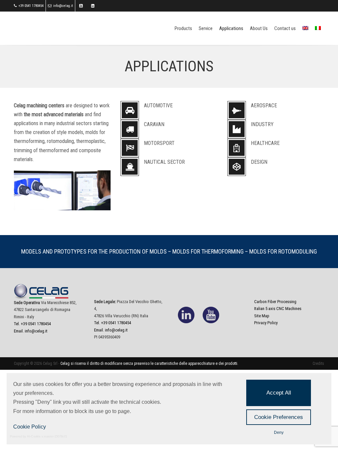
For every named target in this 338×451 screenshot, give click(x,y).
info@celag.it (63, 6)
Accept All (278, 393)
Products (183, 28)
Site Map (261, 315)
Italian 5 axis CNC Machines (277, 308)
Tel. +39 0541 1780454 (32, 323)
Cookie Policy (29, 427)
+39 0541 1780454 (31, 6)
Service (206, 28)
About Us (259, 28)
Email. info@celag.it (31, 331)
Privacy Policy (266, 322)
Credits (318, 363)
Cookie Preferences (278, 417)
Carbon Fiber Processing (275, 301)
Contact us (285, 28)
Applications (231, 28)
